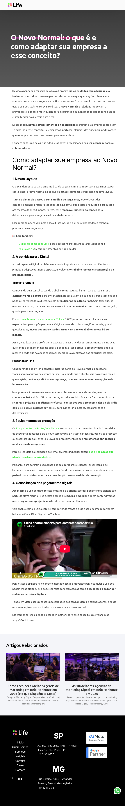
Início (20, 742)
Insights (20, 756)
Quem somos (20, 747)
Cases (20, 765)
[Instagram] (11, 778)
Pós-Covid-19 (26, 248)
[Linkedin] (20, 778)
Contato (20, 770)
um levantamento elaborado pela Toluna (40, 319)
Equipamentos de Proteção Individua (37, 428)
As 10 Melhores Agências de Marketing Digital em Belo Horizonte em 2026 (92, 689)
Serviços (20, 751)
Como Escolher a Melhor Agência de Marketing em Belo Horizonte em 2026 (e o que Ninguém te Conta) (33, 689)
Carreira (20, 760)
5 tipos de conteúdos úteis (34, 243)
